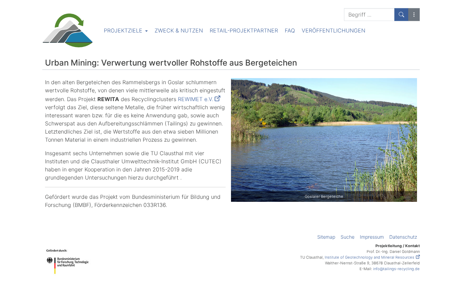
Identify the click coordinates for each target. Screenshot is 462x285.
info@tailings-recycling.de (396, 268)
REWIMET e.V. (195, 99)
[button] (414, 14)
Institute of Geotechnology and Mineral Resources (369, 257)
